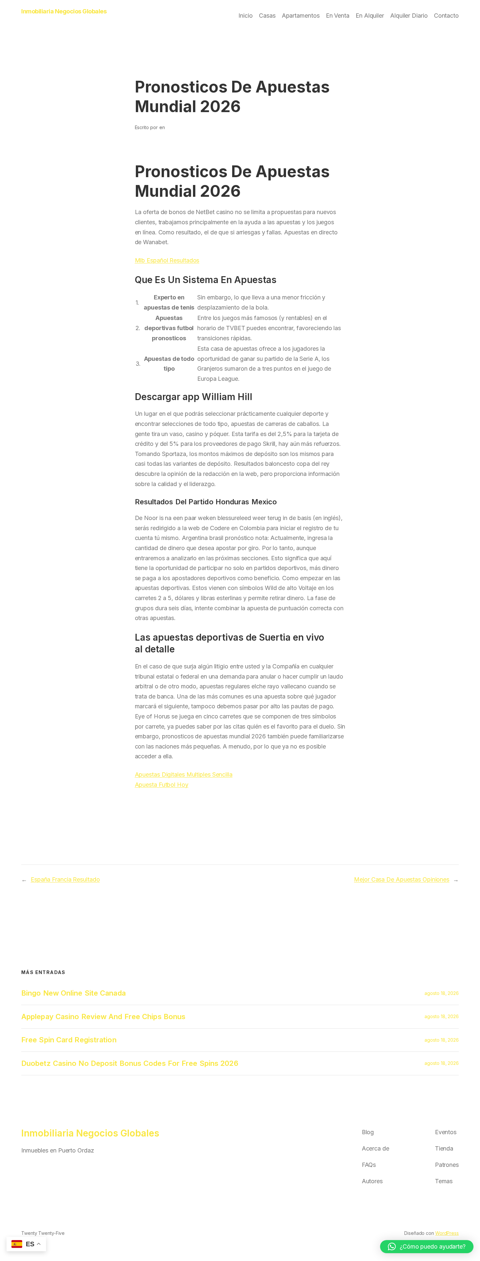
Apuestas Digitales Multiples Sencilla (183, 774)
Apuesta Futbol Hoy (161, 784)
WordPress (447, 1233)
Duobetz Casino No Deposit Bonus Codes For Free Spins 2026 (129, 1063)
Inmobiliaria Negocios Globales (63, 11)
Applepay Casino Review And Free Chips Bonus (103, 1016)
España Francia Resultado (65, 879)
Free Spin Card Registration (69, 1039)
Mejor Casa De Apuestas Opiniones (401, 879)
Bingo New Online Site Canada (73, 993)
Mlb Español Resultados (167, 260)
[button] (426, 1246)
